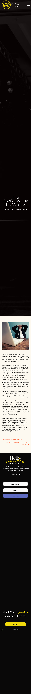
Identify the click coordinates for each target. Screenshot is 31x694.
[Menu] (28, 4)
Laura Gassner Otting (20, 209)
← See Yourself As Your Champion (12, 439)
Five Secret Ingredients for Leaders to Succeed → (17, 443)
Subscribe (15, 496)
